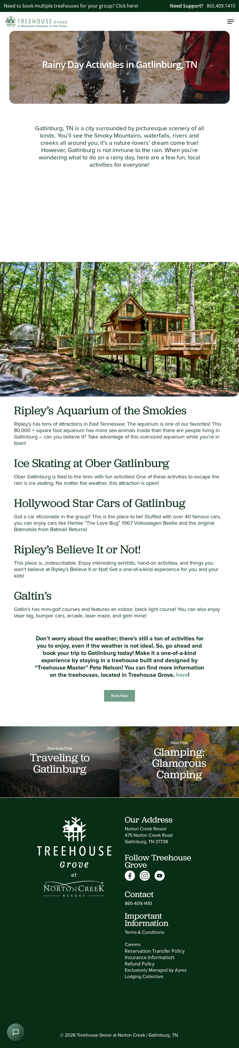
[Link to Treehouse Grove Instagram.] (147, 876)
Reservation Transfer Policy (154, 951)
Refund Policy (139, 964)
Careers (132, 944)
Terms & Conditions (144, 932)
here (182, 674)
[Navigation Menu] (230, 21)
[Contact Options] (15, 1032)
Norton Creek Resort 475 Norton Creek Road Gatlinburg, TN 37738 (149, 835)
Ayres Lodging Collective (156, 973)
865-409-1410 (138, 903)
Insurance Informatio (148, 957)
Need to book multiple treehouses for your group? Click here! (71, 5)
